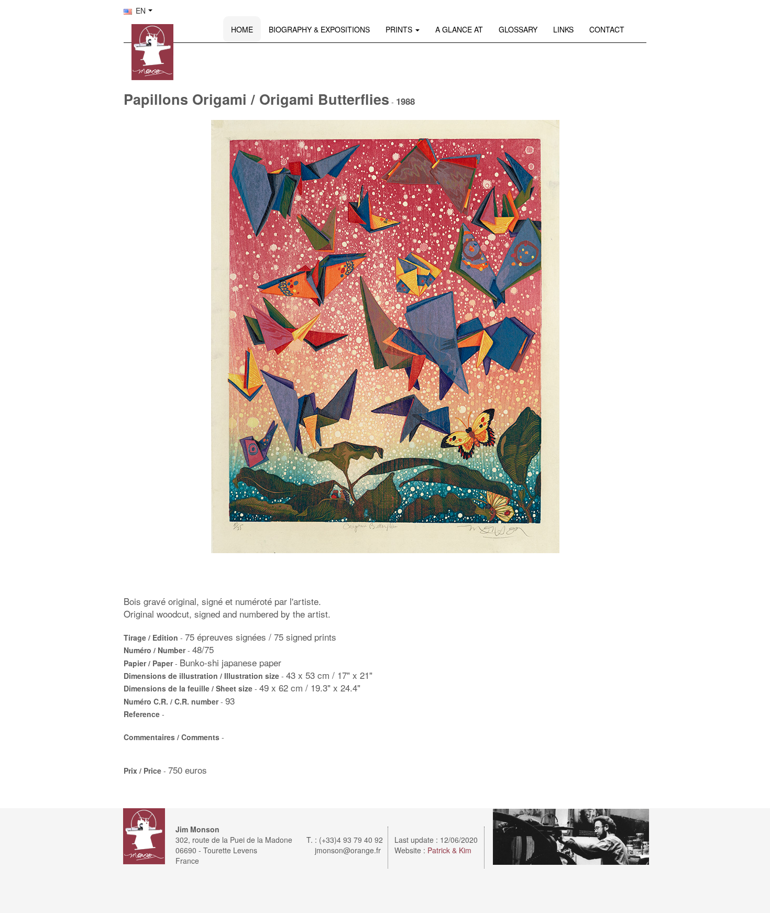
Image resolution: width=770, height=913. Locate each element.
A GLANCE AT (459, 29)
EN (140, 10)
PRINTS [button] (400, 29)
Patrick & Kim (449, 850)
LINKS (563, 29)
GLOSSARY (518, 29)
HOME (242, 29)
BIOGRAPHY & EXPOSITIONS (319, 29)
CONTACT (606, 29)
